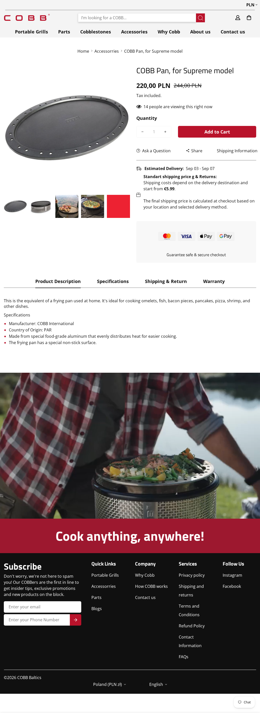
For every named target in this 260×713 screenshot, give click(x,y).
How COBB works (151, 586)
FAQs (183, 657)
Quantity (146, 118)
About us (200, 32)
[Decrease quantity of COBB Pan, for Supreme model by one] (142, 131)
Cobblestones (95, 32)
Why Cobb (169, 32)
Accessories (134, 32)
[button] (248, 17)
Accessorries (106, 51)
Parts (64, 32)
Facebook (232, 586)
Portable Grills (31, 32)
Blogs (96, 608)
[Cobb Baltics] (27, 17)
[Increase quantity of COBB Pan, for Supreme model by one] (165, 131)
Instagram (232, 575)
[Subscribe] (75, 620)
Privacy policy (192, 575)
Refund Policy (192, 626)
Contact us (233, 32)
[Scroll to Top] (250, 685)
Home (83, 51)
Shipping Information (237, 151)
